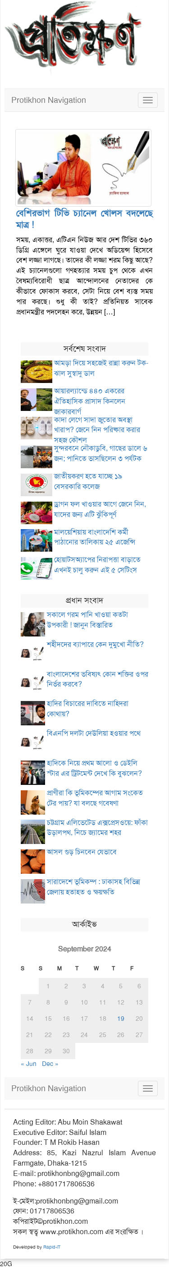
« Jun (29, 1064)
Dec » (50, 1064)
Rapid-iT (51, 1247)
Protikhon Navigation (48, 100)
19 (120, 1018)
